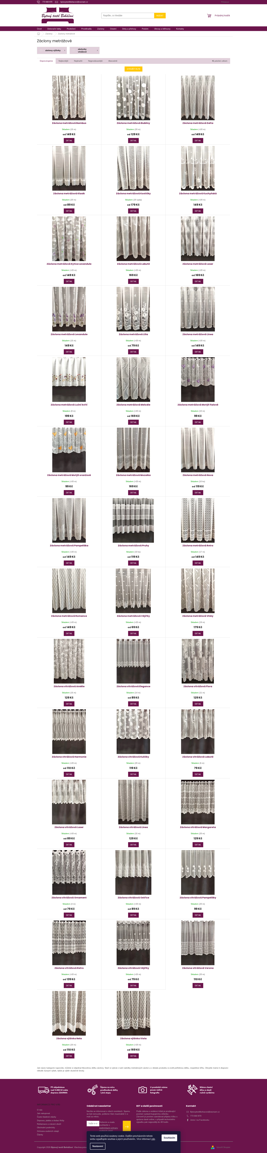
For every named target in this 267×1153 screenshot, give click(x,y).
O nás (39, 1110)
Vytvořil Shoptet (223, 1147)
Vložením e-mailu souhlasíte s (108, 1126)
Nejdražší (78, 61)
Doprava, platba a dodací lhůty (50, 1120)
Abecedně (112, 61)
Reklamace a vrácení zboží (49, 1124)
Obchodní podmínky (46, 1127)
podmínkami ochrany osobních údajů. (108, 1129)
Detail (69, 140)
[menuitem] (39, 29)
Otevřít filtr (133, 69)
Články (40, 1135)
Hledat (159, 15)
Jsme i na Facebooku (199, 1120)
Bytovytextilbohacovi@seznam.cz (205, 1112)
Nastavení (97, 1146)
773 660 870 (195, 1116)
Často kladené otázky (46, 1117)
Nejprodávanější (95, 61)
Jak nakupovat (43, 1113)
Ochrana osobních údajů (48, 1131)
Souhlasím (169, 1138)
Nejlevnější (63, 61)
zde (153, 1139)
